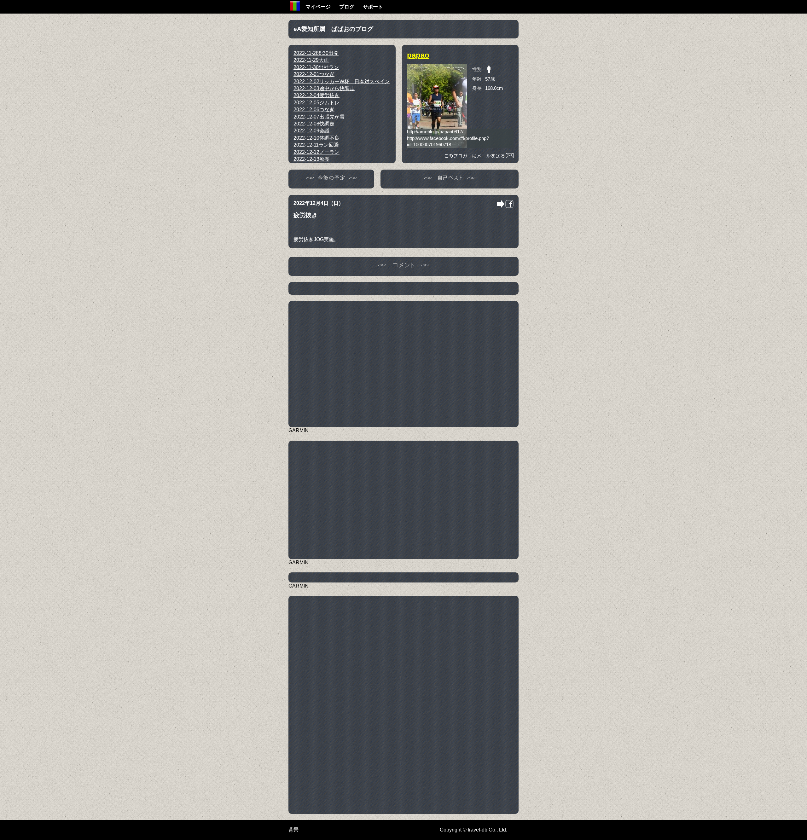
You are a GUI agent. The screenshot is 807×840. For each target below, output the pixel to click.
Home (294, 6)
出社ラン (316, 67)
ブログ (346, 6)
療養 (311, 159)
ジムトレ (316, 102)
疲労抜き (316, 95)
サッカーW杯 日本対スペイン (341, 81)
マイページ (318, 6)
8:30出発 (316, 53)
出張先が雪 (319, 116)
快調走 (313, 123)
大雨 (311, 60)
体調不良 (316, 138)
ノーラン (316, 152)
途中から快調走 (324, 88)
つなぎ (313, 74)
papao (418, 55)
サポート (373, 6)
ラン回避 (316, 145)
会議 (311, 130)
